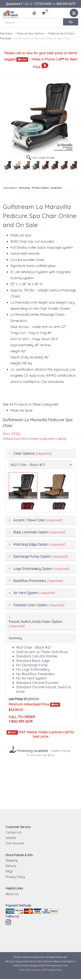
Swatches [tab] (56, 187)
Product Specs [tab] (40, 187)
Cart (44, 13)
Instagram (9, 922)
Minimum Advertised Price (34, 704)
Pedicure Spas (21, 410)
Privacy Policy (15, 877)
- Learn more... (44, 751)
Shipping (12, 860)
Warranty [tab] (24, 187)
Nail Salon (6, 33)
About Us (12, 894)
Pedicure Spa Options (30, 33)
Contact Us (14, 832)
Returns (11, 866)
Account (34, 13)
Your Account (15, 843)
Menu (74, 13)
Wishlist (11, 838)
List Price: (16, 699)
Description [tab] (10, 187)
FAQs (9, 871)
